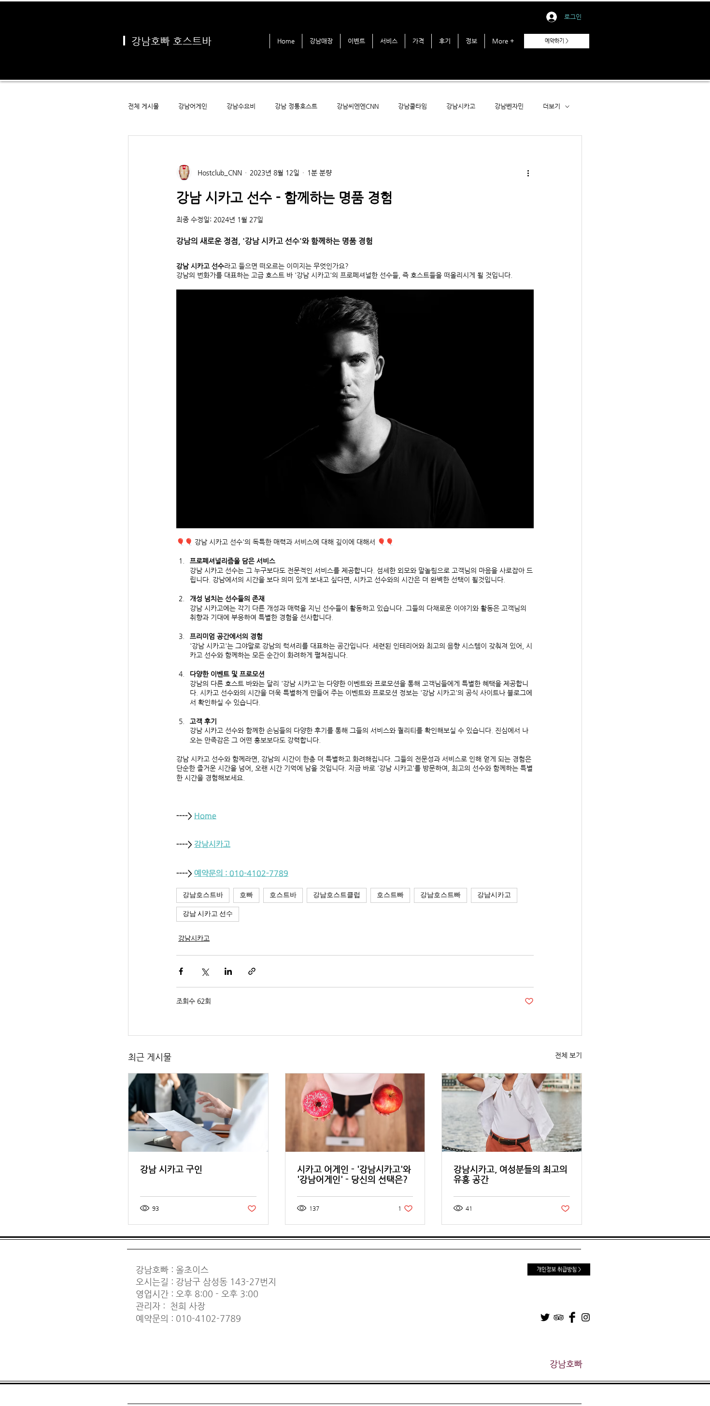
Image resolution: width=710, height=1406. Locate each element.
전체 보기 (568, 1055)
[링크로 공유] (251, 971)
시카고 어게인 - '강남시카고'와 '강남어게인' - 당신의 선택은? (354, 1174)
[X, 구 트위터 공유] (204, 971)
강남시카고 (460, 106)
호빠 (246, 895)
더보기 (551, 106)
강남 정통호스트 (296, 106)
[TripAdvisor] (558, 1317)
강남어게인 (192, 106)
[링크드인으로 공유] (228, 971)
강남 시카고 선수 (208, 914)
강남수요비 (241, 106)
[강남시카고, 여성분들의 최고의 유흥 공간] (512, 1112)
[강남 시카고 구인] (198, 1112)
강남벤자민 (509, 106)
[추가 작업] (528, 172)
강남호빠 (152, 1269)
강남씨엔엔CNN (358, 106)
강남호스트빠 (440, 895)
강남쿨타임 (412, 106)
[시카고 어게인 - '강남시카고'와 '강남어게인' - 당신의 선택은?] (355, 1112)
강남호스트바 (203, 895)
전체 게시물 (143, 106)
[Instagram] (585, 1317)
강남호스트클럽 (336, 895)
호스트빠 (390, 895)
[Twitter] (545, 1317)
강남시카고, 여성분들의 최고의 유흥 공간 (511, 1174)
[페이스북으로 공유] (180, 971)
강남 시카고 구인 (171, 1169)
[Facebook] (572, 1317)
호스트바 (283, 895)
